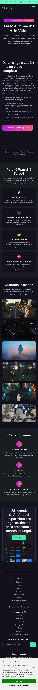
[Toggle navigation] (33, 7)
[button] (19, 2)
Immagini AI (19, 625)
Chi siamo (19, 582)
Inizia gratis (19, 538)
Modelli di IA (19, 619)
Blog (19, 585)
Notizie (19, 588)
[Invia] (33, 644)
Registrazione (19, 594)
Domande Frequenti (19, 601)
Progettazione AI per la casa (19, 634)
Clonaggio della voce (24, 657)
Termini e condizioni (19, 604)
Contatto (19, 597)
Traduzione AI (19, 622)
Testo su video (11, 657)
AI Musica (19, 628)
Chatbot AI (19, 615)
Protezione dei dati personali (19, 607)
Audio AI (19, 631)
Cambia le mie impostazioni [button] (19, 685)
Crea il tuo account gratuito (17, 128)
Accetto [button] (19, 681)
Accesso (19, 591)
